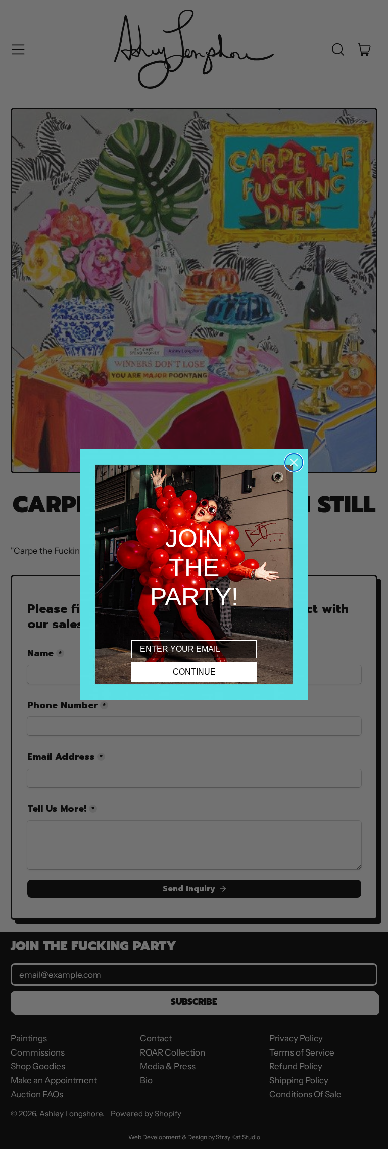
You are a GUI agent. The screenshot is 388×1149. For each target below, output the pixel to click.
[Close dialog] (294, 462)
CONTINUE (194, 671)
